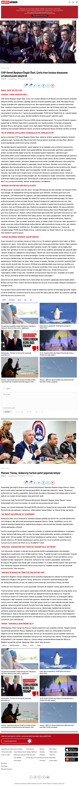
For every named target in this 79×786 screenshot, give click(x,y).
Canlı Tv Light (5, 755)
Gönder (7, 412)
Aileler (4, 300)
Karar (19, 300)
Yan (31, 300)
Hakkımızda (17, 783)
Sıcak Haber (53, 760)
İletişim (24, 783)
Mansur (25, 645)
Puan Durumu (30, 755)
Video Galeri (53, 752)
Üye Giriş (4, 763)
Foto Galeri (52, 749)
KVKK (44, 783)
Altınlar (42, 749)
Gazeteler (52, 757)
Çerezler (39, 783)
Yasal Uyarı (61, 783)
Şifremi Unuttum (6, 769)
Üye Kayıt (4, 766)
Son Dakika (17, 757)
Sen (25, 300)
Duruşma (12, 300)
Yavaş (38, 645)
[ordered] (27, 411)
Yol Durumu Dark (6, 752)
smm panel (17, 760)
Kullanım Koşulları (52, 783)
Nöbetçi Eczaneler (20, 755)
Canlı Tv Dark (18, 749)
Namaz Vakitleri (31, 752)
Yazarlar (52, 755)
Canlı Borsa (30, 749)
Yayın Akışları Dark (20, 752)
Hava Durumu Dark (7, 749)
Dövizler (42, 752)
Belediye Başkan (14, 645)
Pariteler (43, 760)
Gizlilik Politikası (32, 783)
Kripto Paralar (44, 757)
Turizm (32, 645)
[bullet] (30, 411)
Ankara (4, 645)
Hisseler (42, 755)
